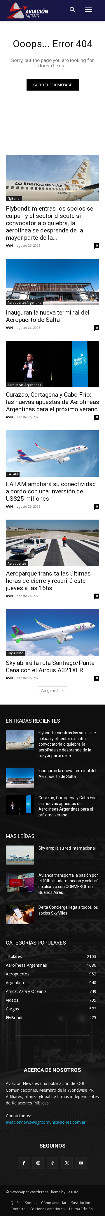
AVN (9, 245)
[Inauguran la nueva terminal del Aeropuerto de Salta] (52, 282)
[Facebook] (23, 1163)
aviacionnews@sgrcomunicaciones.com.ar (45, 1122)
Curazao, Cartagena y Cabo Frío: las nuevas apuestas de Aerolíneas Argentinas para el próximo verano (52, 402)
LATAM (13, 474)
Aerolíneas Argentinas (24, 385)
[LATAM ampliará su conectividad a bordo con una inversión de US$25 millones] (52, 453)
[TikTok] (52, 1163)
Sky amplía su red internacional (67, 848)
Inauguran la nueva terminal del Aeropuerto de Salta (48, 316)
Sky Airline (15, 653)
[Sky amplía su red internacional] (20, 855)
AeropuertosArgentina (24, 303)
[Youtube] (81, 1163)
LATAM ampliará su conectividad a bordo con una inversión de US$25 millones (51, 491)
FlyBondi (14, 199)
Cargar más (50, 690)
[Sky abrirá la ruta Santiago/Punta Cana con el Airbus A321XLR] (52, 632)
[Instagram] (38, 1163)
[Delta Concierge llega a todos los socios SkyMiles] (20, 914)
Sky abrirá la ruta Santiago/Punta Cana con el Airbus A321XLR (50, 666)
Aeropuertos (17, 564)
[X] (67, 1163)
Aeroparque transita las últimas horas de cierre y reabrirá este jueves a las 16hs (48, 581)
